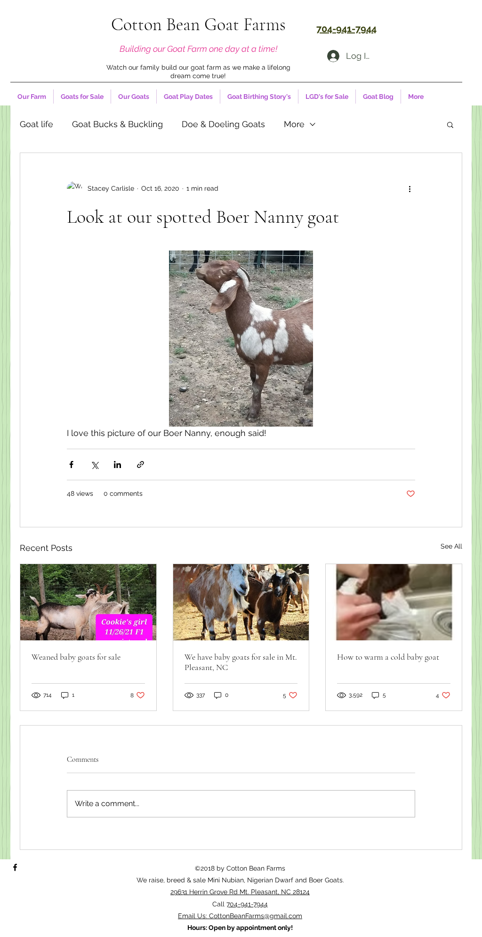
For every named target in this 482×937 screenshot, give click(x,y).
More (294, 124)
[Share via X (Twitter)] (94, 464)
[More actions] (409, 188)
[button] (450, 124)
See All (451, 546)
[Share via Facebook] (71, 464)
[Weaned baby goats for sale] (88, 602)
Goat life (36, 124)
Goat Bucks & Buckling (117, 124)
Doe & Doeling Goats (223, 124)
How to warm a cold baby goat (388, 657)
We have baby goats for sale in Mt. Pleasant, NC (241, 662)
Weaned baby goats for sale (76, 657)
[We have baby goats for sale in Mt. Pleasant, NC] (241, 602)
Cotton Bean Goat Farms (198, 24)
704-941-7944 (247, 904)
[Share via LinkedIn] (117, 464)
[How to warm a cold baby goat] (394, 602)
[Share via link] (140, 464)
